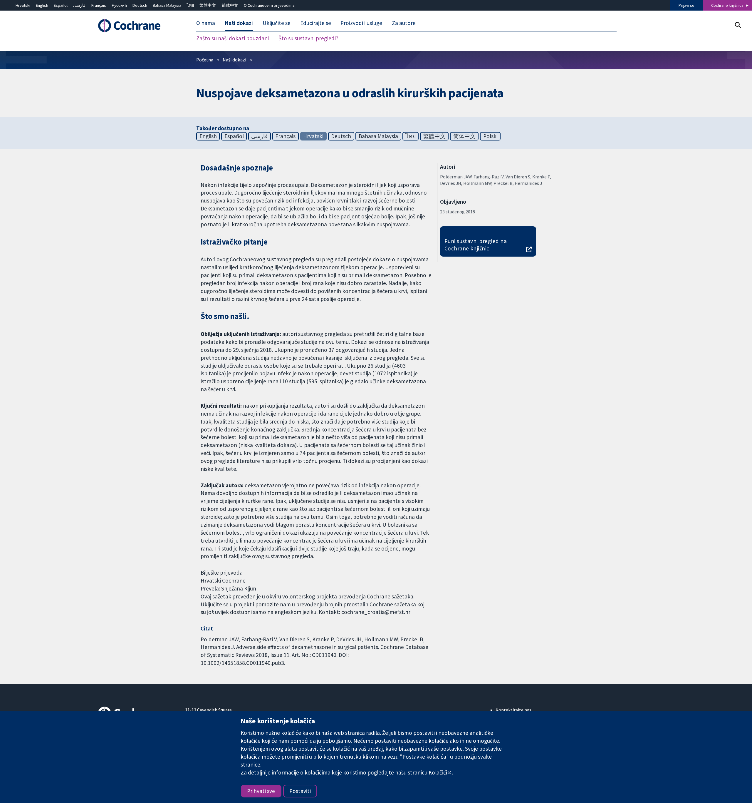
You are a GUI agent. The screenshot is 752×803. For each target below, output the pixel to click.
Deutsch (139, 5)
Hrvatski (23, 5)
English (42, 5)
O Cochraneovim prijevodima (269, 5)
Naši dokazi (234, 60)
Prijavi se (686, 5)
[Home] (137, 25)
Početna (204, 60)
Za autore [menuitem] (404, 22)
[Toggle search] (738, 25)
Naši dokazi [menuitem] (239, 22)
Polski (490, 136)
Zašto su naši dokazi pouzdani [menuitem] (232, 38)
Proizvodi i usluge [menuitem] (361, 22)
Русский (119, 5)
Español (61, 5)
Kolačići (438, 772)
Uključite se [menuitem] (277, 22)
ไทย (190, 5)
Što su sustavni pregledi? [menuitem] (308, 38)
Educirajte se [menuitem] (315, 22)
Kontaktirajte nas (513, 710)
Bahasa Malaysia (167, 5)
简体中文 (230, 5)
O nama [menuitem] (205, 22)
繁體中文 (207, 5)
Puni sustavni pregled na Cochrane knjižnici (475, 244)
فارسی (79, 5)
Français (98, 5)
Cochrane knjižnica (727, 5)
